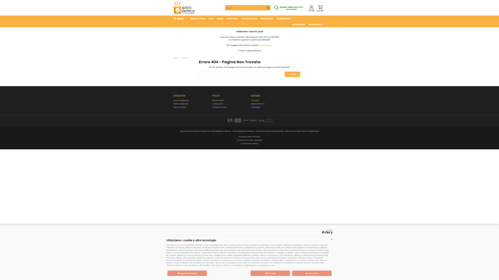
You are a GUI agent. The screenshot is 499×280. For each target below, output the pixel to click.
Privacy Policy (218, 100)
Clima (220, 18)
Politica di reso (179, 107)
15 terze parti (180, 245)
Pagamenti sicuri (219, 107)
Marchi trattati (258, 104)
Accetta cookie (312, 273)
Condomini (255, 107)
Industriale (267, 18)
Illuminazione (284, 18)
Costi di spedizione (181, 100)
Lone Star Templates (254, 140)
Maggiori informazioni (187, 273)
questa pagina (265, 45)
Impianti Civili (198, 18)
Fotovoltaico (249, 18)
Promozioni (298, 24)
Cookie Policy (218, 104)
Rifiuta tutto (270, 273)
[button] (332, 239)
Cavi (211, 18)
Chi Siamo (255, 100)
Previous (492, 272)
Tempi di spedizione (180, 104)
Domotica (232, 18)
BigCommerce (254, 137)
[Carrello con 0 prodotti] (320, 7)
